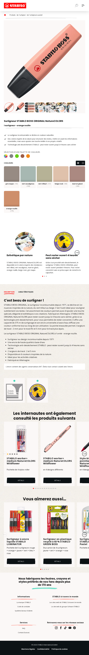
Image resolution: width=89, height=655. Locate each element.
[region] (44, 66)
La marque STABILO (24, 602)
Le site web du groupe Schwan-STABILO (65, 606)
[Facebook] (60, 627)
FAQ (23, 628)
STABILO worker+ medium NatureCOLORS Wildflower (21, 461)
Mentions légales (28, 649)
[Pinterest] (74, 627)
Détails (21, 480)
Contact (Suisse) (23, 632)
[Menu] (83, 6)
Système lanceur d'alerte (23, 611)
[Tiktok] (65, 627)
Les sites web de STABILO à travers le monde (65, 602)
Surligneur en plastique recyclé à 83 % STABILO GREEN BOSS (57, 541)
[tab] (11, 292)
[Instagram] (56, 627)
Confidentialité (43, 649)
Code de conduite (23, 606)
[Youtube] (70, 627)
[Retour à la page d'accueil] (15, 5)
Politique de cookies (60, 649)
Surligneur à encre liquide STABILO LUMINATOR (18, 541)
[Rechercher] (76, 5)
